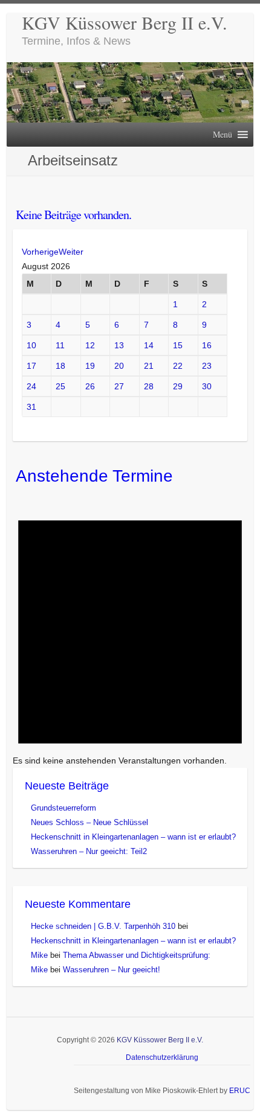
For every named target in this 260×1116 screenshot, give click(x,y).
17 (31, 366)
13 (119, 345)
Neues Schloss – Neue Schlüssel (89, 822)
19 (90, 366)
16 (207, 345)
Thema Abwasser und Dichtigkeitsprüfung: (136, 955)
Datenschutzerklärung (162, 1057)
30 (207, 386)
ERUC (239, 1090)
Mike (39, 955)
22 (178, 366)
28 (149, 386)
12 (90, 345)
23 (207, 366)
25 (60, 386)
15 (178, 345)
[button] (222, 135)
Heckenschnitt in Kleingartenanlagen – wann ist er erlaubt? (133, 836)
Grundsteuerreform (63, 807)
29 (178, 386)
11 (60, 345)
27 (119, 386)
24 (31, 386)
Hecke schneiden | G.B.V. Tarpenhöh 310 (103, 926)
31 (31, 407)
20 (119, 366)
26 (90, 386)
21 (149, 366)
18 (60, 366)
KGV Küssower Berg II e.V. (124, 22)
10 (31, 345)
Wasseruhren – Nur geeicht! (111, 969)
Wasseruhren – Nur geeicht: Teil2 (89, 851)
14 (149, 345)
